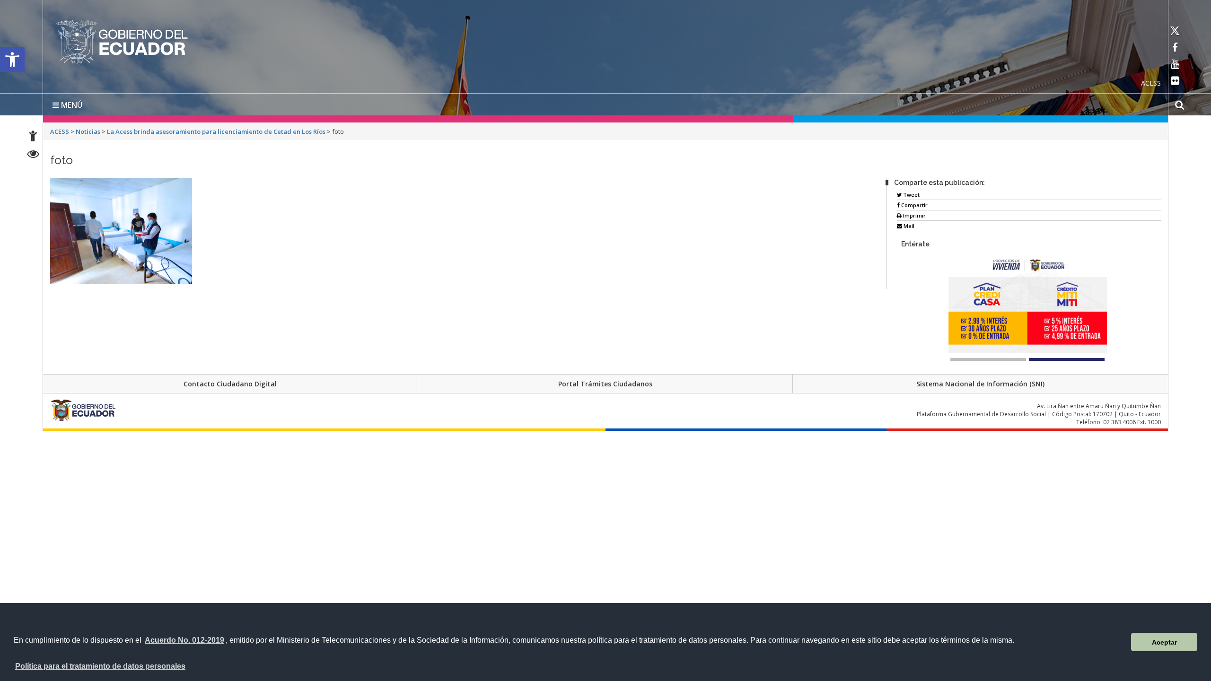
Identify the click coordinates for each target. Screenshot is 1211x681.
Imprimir (914, 213)
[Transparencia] (33, 155)
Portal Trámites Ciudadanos (605, 381)
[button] (12, 59)
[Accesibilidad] (33, 137)
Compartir (914, 203)
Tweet (911, 192)
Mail (908, 223)
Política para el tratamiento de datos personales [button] (100, 666)
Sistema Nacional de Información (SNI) (980, 381)
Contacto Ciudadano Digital (230, 381)
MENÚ (70, 103)
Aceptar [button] (1164, 642)
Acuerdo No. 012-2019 (184, 640)
